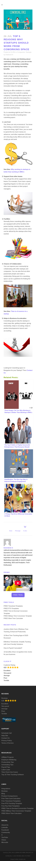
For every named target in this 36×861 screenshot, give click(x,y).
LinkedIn (4, 827)
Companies (21, 52)
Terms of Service (7, 743)
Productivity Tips (7, 762)
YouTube (4, 837)
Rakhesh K (9, 54)
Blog (3, 793)
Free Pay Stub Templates (10, 806)
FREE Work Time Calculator (13, 618)
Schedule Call (6, 733)
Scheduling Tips (7, 764)
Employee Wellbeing (8, 760)
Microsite (4, 842)
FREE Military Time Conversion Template (18, 616)
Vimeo (3, 840)
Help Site (4, 735)
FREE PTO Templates (11, 608)
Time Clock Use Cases (9, 772)
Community (5, 832)
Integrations (5, 788)
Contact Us (5, 738)
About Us (4, 825)
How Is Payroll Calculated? (13, 648)
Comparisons (13, 796)
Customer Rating (9, 665)
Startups (28, 52)
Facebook (5, 830)
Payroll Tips (5, 767)
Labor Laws (5, 769)
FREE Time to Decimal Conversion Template (17, 808)
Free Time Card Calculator (10, 798)
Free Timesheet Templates (11, 801)
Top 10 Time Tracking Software (12, 774)
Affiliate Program (7, 757)
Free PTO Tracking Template (11, 803)
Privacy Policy (6, 740)
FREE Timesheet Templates (13, 606)
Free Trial (18, 595)
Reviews (4, 698)
